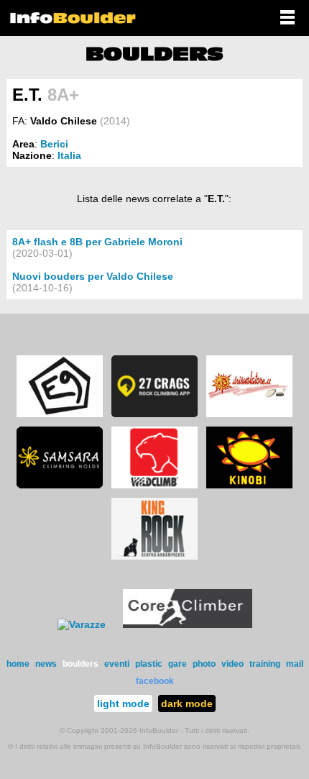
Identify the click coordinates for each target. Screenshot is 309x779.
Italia (69, 155)
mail (294, 664)
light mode (123, 703)
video (232, 664)
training (264, 664)
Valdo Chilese (63, 121)
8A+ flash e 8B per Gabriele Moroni (97, 241)
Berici (54, 144)
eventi (116, 664)
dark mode (187, 703)
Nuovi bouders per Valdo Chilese (92, 276)
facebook (155, 681)
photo (204, 664)
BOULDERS (154, 54)
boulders (80, 664)
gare (177, 664)
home (17, 664)
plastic (148, 664)
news (46, 664)
